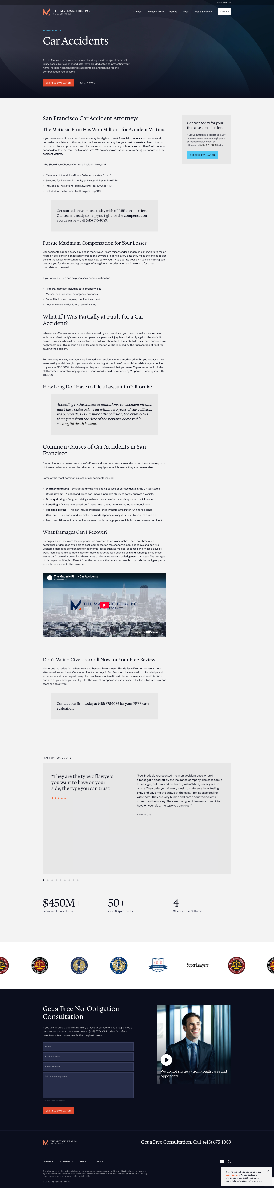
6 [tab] (65, 880)
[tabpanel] (137, 794)
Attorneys (66, 1161)
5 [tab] (60, 880)
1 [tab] (43, 880)
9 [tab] (77, 880)
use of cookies (232, 1175)
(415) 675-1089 (208, 145)
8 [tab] (73, 880)
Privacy (84, 1161)
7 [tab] (69, 880)
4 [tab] (56, 880)
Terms (99, 1161)
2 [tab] (48, 880)
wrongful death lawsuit (77, 423)
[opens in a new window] (222, 1161)
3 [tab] (52, 880)
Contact (48, 1161)
